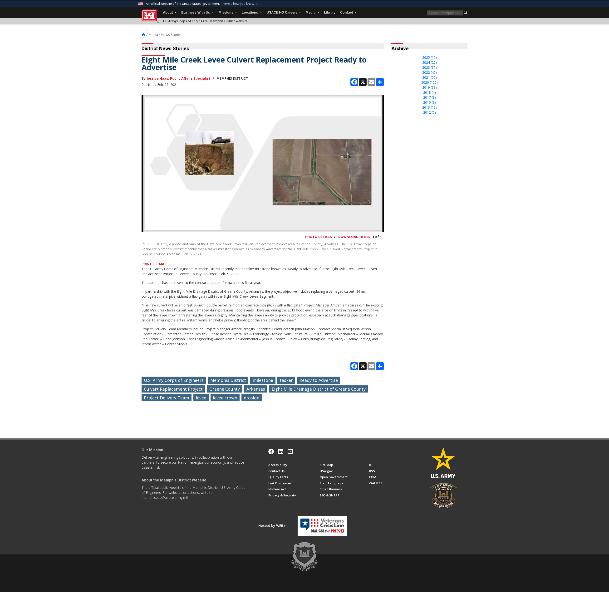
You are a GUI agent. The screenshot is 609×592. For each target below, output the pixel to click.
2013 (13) (429, 107)
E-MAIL (161, 264)
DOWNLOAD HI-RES (354, 236)
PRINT (147, 264)
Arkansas (255, 389)
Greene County (224, 389)
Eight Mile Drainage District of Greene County (319, 389)
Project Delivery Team (166, 398)
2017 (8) (429, 97)
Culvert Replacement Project (173, 389)
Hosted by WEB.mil (274, 525)
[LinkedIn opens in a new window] (280, 451)
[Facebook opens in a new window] (271, 451)
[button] (241, 3)
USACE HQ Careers (282, 12)
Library (329, 12)
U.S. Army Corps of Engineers (174, 380)
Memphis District (228, 380)
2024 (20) (429, 62)
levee (201, 398)
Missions (226, 12)
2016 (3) (429, 102)
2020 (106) (429, 82)
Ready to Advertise (319, 380)
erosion (251, 398)
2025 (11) (429, 57)
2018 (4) (429, 92)
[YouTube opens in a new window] (290, 451)
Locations (250, 12)
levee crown (225, 398)
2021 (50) (429, 77)
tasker (286, 380)
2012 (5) (429, 112)
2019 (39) (429, 87)
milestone (263, 380)
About (168, 12)
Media (311, 12)
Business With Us (196, 12)
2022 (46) (429, 72)
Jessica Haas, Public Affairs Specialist (178, 78)
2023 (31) (429, 67)
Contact (347, 12)
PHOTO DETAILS (318, 236)
